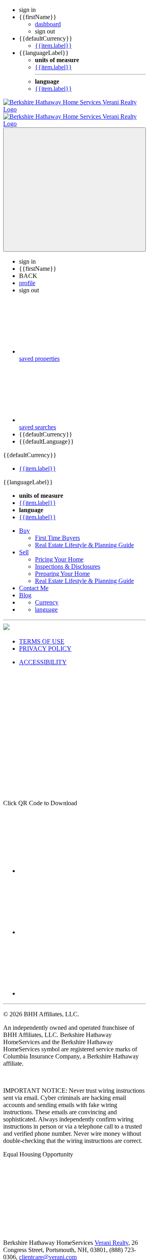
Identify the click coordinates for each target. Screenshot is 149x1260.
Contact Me (33, 580)
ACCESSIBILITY (43, 655)
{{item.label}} (53, 45)
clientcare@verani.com (48, 1249)
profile (27, 275)
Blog (25, 588)
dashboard (48, 24)
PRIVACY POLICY (45, 641)
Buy (24, 523)
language (46, 602)
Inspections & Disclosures (67, 559)
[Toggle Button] (74, 182)
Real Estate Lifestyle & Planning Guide (84, 537)
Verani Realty (111, 1235)
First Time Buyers (57, 530)
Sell (24, 545)
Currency (46, 595)
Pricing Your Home (59, 552)
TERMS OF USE (41, 634)
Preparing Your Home (62, 566)
